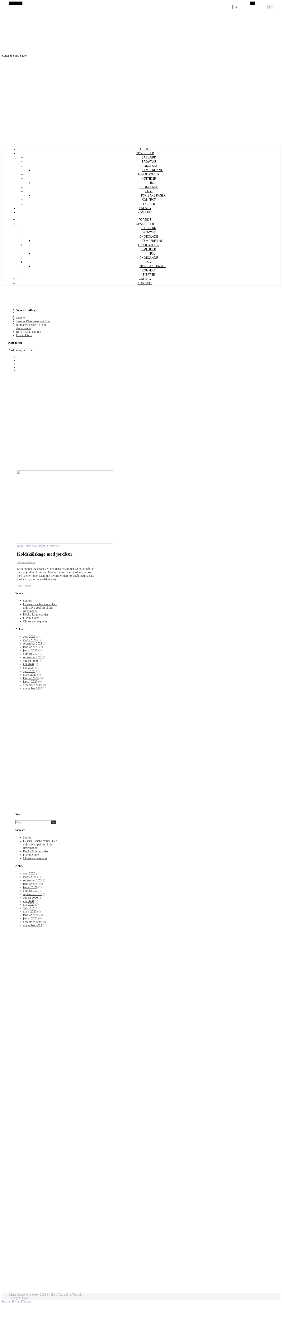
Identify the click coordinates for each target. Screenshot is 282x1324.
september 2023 (32, 643)
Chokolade (148, 166)
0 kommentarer (26, 562)
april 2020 (29, 671)
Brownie (149, 161)
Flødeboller (148, 174)
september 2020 (32, 657)
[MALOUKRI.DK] (49, 49)
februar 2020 (31, 678)
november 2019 (32, 688)
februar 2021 (31, 647)
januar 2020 (30, 681)
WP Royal (74, 1294)
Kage (149, 191)
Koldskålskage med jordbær (45, 554)
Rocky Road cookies (28, 331)
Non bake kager (152, 195)
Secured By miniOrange (16, 1301)
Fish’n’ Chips (24, 335)
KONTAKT (145, 212)
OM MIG (145, 208)
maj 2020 (28, 667)
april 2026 (29, 636)
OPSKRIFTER (145, 153)
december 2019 (32, 685)
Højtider (148, 178)
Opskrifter (53, 546)
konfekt (149, 199)
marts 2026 (29, 640)
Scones (20, 317)
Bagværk (148, 157)
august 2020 (30, 660)
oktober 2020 (31, 653)
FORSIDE (145, 149)
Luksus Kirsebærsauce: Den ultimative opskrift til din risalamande (33, 325)
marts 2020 (29, 674)
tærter (149, 204)
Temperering (152, 170)
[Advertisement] (141, 117)
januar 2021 (30, 650)
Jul (152, 183)
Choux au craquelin (35, 621)
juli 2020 (28, 664)
